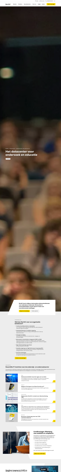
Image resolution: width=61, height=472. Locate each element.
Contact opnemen (34, 310)
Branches (20, 4)
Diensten (14, 4)
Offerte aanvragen (51, 4)
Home (7, 148)
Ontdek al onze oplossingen (21, 358)
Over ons (34, 4)
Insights (39, 4)
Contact (43, 4)
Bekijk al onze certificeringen (39, 453)
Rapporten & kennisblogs (24, 310)
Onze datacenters (27, 4)
